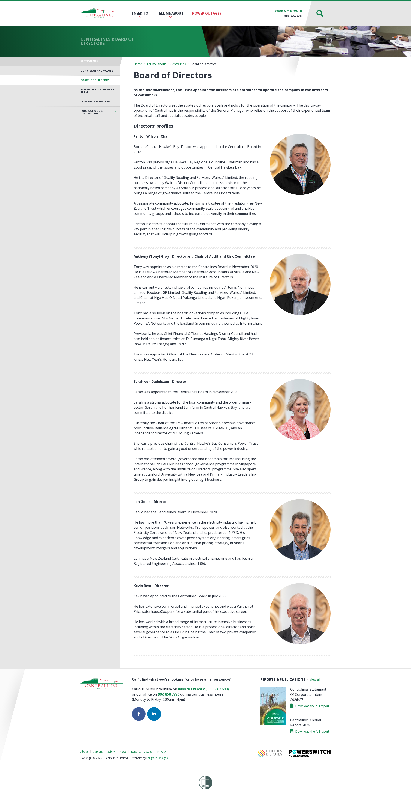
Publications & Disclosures (91, 112)
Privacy (161, 751)
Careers (98, 751)
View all (315, 679)
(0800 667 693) (203, 689)
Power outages (206, 13)
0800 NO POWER (288, 11)
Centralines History (95, 101)
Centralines (178, 64)
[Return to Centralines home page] (99, 13)
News (123, 751)
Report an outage (141, 751)
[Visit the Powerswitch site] (310, 753)
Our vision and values (96, 70)
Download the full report (312, 706)
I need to (140, 13)
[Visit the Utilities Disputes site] (270, 753)
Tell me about (170, 13)
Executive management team (97, 90)
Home (138, 64)
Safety (111, 751)
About (84, 751)
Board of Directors (94, 80)
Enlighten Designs (157, 758)
